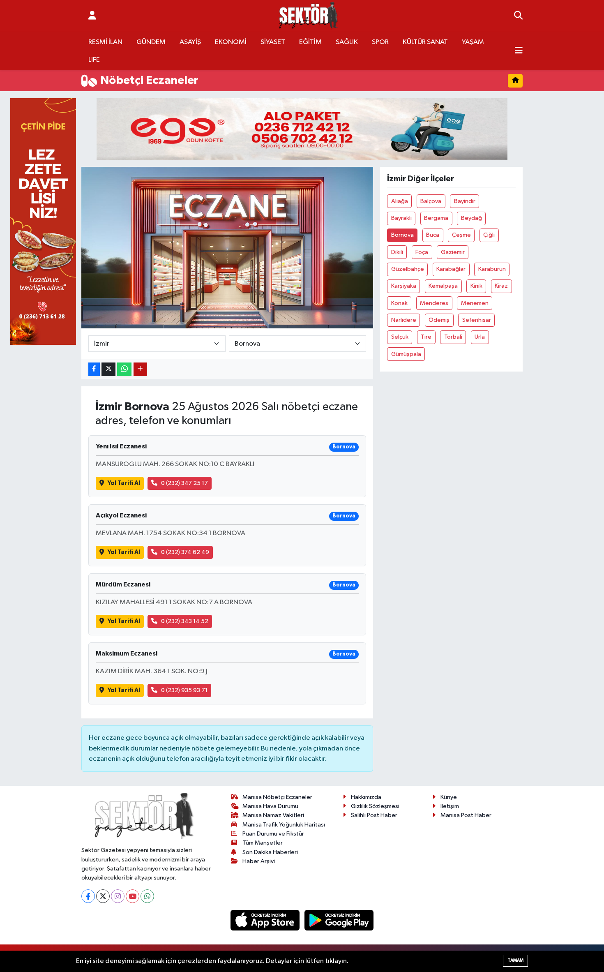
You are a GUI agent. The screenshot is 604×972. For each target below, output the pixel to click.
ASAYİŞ (190, 42)
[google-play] (339, 920)
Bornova (402, 235)
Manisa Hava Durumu (270, 806)
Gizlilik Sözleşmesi (375, 806)
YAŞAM (473, 42)
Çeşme (461, 235)
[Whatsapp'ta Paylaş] (124, 369)
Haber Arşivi (258, 861)
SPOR (380, 42)
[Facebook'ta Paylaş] (94, 369)
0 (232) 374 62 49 (185, 552)
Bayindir (464, 201)
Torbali (453, 337)
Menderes (434, 303)
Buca (432, 235)
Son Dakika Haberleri (270, 852)
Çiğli (489, 235)
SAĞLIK (347, 42)
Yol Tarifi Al (124, 483)
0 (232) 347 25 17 (184, 483)
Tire (426, 337)
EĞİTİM (310, 42)
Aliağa (399, 201)
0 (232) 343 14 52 (184, 621)
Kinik (476, 286)
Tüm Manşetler (262, 843)
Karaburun (492, 269)
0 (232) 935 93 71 (184, 690)
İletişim (449, 806)
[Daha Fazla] (140, 369)
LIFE (94, 59)
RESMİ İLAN (105, 42)
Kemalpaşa (443, 286)
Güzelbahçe (407, 269)
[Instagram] (117, 896)
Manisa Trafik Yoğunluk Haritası (283, 825)
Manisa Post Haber (465, 815)
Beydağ (471, 218)
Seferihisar (476, 320)
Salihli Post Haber (374, 815)
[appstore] (266, 920)
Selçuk (399, 337)
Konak (399, 303)
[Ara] (518, 16)
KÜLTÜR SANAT (425, 42)
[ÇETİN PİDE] (43, 221)
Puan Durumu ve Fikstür (273, 834)
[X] (103, 896)
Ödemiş (439, 320)
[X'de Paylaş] (108, 369)
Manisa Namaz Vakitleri (273, 815)
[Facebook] (88, 896)
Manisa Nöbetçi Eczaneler (277, 797)
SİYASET (273, 42)
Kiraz (501, 286)
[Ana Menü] (519, 51)
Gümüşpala (406, 354)
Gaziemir (453, 252)
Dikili (397, 252)
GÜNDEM (151, 42)
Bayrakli (401, 218)
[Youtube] (132, 896)
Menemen (475, 303)
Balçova (430, 201)
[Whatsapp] (147, 896)
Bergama (436, 218)
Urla (480, 337)
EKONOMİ (231, 42)
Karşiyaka (403, 286)
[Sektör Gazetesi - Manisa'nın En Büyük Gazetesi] (308, 16)
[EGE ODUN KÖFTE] (302, 128)
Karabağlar (451, 269)
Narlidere (403, 320)
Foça (421, 252)
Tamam (515, 960)
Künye (448, 797)
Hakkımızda (366, 797)
